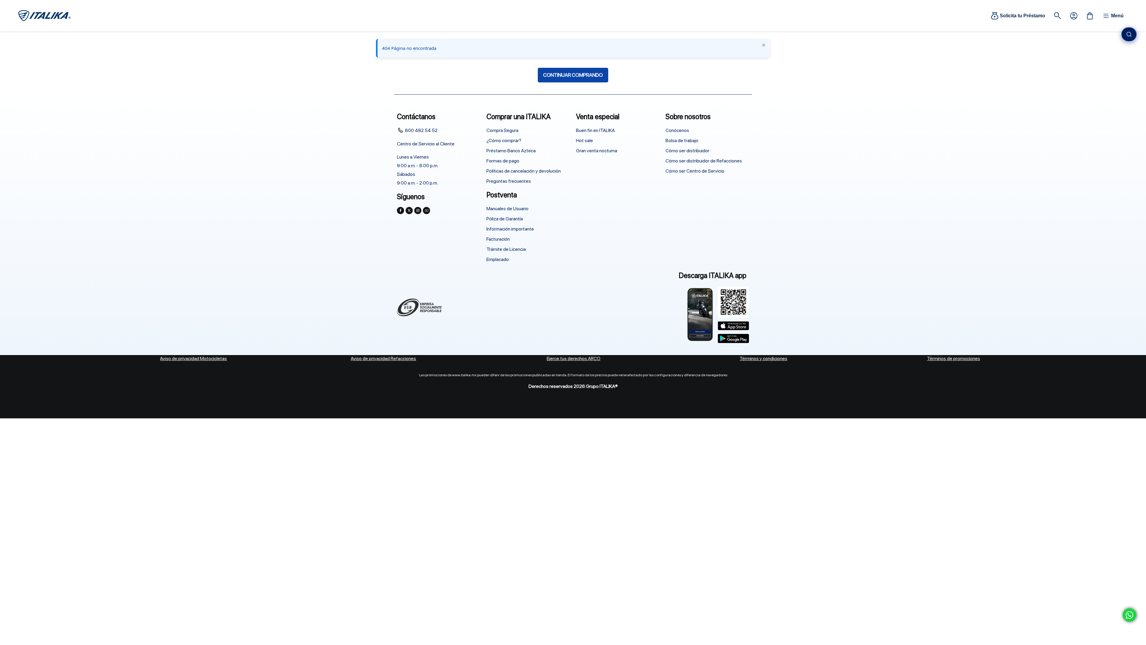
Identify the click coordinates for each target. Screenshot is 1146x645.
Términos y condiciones (763, 358)
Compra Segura (502, 130)
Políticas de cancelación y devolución (523, 171)
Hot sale (584, 140)
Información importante (510, 229)
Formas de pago (502, 161)
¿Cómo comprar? (503, 140)
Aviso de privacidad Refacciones (383, 358)
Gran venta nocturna (596, 150)
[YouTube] (426, 210)
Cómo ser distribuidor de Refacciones (704, 161)
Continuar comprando (573, 75)
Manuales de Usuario (507, 208)
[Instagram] (417, 210)
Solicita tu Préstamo (1022, 15)
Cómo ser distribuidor (687, 150)
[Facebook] (400, 210)
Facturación (498, 239)
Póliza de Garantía (504, 219)
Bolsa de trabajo (682, 140)
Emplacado (497, 259)
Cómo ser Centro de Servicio (695, 171)
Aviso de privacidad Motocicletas (193, 358)
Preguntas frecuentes (508, 181)
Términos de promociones (953, 358)
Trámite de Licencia (506, 249)
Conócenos (677, 130)
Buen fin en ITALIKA (595, 130)
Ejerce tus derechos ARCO (573, 358)
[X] (409, 210)
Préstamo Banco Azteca (511, 150)
